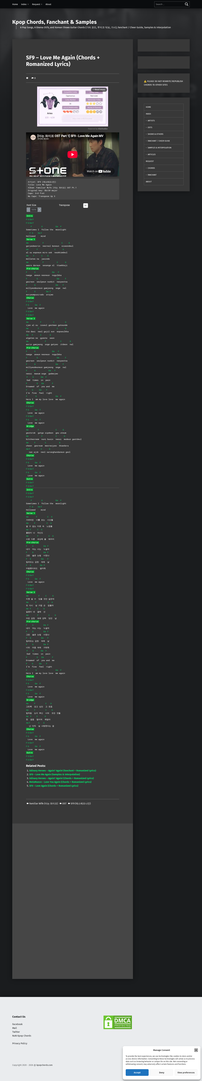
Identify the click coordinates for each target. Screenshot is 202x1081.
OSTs (150, 127)
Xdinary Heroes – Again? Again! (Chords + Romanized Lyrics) (61, 778)
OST (64, 803)
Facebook (17, 1024)
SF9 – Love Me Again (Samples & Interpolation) (54, 774)
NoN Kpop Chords (21, 1035)
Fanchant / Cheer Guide (159, 141)
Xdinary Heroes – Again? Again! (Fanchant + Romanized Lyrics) (62, 770)
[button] (196, 1050)
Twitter (16, 1031)
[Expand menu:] (28, 4)
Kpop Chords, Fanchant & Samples (54, 22)
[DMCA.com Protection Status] (117, 1022)
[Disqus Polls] (72, 860)
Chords (151, 168)
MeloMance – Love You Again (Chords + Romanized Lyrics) (60, 782)
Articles (152, 154)
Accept (137, 1072)
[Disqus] (72, 938)
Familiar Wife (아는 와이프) (43, 803)
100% (33, 209)
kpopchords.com (44, 1065)
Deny (161, 1072)
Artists (151, 121)
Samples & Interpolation (159, 148)
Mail (14, 1028)
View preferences (186, 1072)
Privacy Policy (19, 1043)
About (48, 4)
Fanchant (152, 175)
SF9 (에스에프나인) (81, 803)
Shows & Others (155, 134)
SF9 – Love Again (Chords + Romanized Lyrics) (53, 785)
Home (15, 4)
